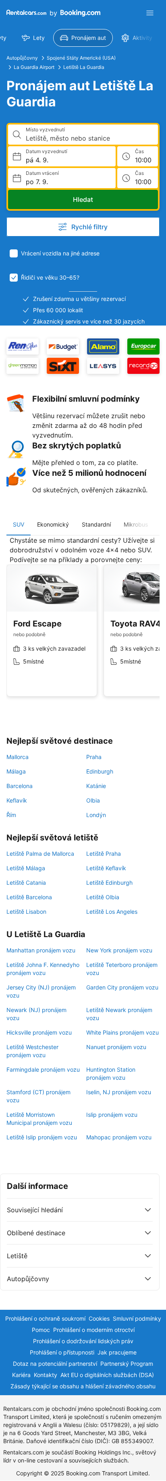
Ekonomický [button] (53, 524)
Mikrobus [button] (136, 524)
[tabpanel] (83, 622)
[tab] (18, 524)
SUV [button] (18, 524)
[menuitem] (33, 38)
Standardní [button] (96, 524)
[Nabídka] (150, 13)
